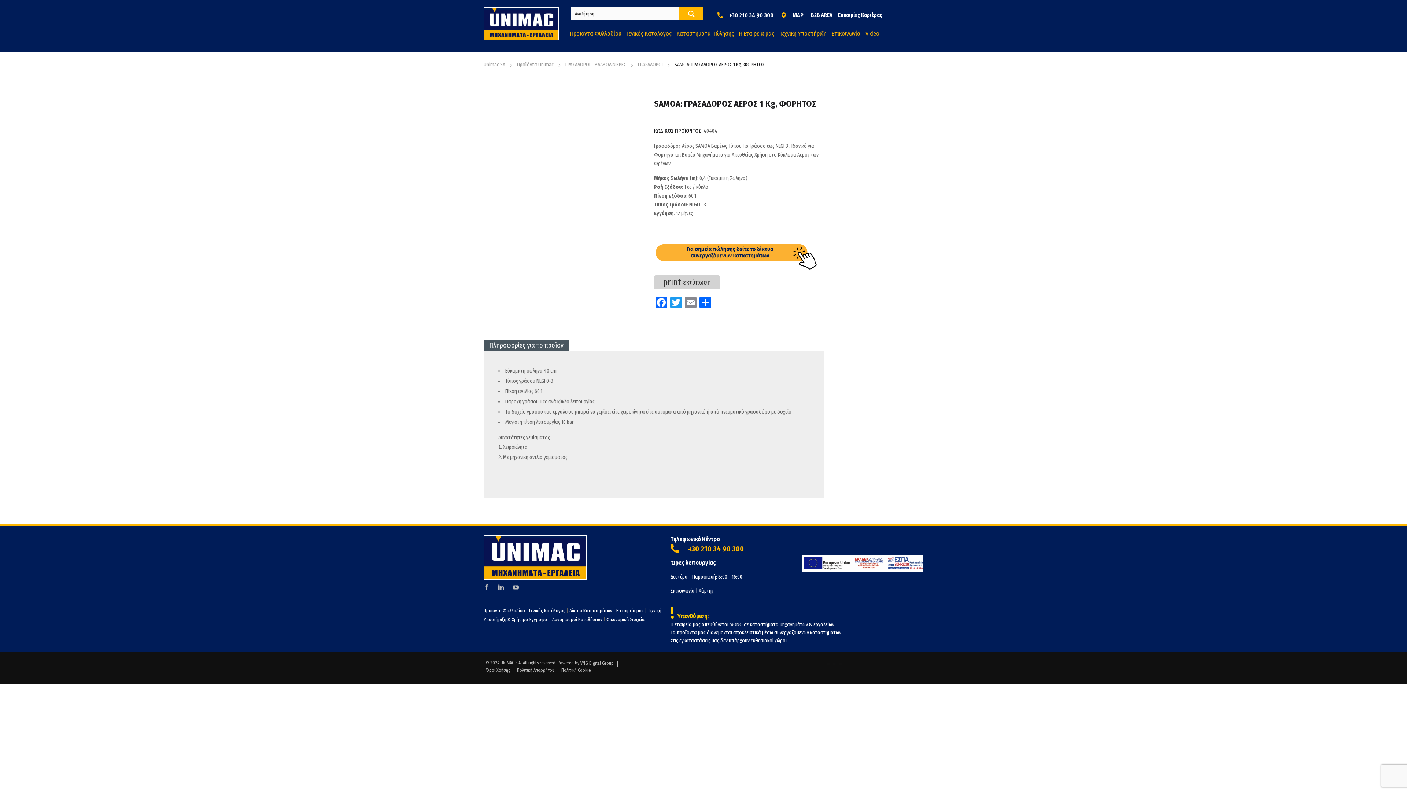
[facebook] (486, 587)
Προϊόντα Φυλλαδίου (504, 610)
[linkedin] (501, 587)
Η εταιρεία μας (630, 610)
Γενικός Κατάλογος (547, 610)
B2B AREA (821, 15)
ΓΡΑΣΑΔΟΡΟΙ (650, 65)
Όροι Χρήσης (498, 670)
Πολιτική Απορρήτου (535, 670)
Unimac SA (494, 65)
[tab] (526, 345)
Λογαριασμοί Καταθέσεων (577, 619)
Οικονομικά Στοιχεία (625, 619)
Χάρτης (706, 591)
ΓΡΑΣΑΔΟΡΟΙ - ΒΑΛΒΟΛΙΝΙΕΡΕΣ (595, 65)
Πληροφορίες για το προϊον (526, 345)
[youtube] (516, 587)
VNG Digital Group (597, 663)
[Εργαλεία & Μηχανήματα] (521, 23)
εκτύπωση (687, 282)
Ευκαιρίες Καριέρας (860, 15)
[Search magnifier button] (691, 13)
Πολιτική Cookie (576, 670)
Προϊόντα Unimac (535, 65)
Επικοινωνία (683, 591)
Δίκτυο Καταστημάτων (591, 610)
